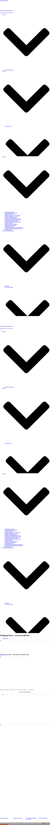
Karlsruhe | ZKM (8, 229)
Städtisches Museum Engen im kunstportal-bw (14, 227)
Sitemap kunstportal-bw (9, 69)
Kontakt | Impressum (4, 818)
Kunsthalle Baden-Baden (10, 212)
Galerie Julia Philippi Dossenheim (11, 220)
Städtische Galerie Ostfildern (10, 225)
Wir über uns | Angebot (17, 818)
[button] (26, 42)
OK (43, 823)
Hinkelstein (7, 286)
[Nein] (9, 824)
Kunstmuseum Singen (9, 226)
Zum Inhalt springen (4, 0)
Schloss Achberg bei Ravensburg (11, 224)
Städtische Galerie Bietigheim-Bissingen (12, 218)
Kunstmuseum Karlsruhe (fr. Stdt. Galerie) (13, 219)
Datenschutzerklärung (43, 818)
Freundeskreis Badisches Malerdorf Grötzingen (14, 228)
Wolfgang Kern (5, 638)
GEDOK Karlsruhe (8, 223)
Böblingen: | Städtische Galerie (11, 217)
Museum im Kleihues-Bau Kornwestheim (13, 221)
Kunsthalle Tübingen (9, 214)
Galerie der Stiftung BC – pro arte (11, 216)
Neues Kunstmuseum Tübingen (11, 213)
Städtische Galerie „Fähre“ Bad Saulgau (12, 215)
